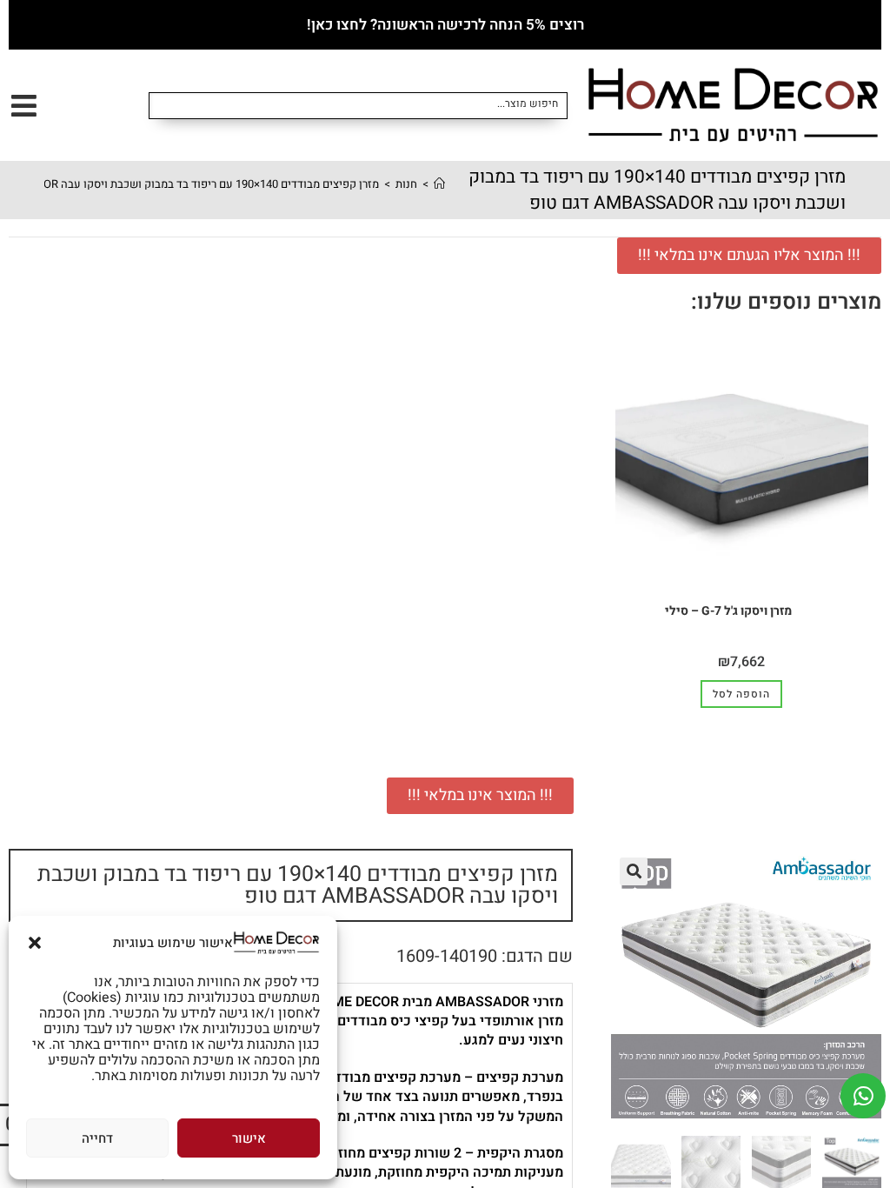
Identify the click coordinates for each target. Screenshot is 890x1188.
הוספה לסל (741, 694)
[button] (34, 942)
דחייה (97, 1138)
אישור (249, 1138)
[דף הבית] (439, 184)
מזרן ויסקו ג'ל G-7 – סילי (728, 611)
